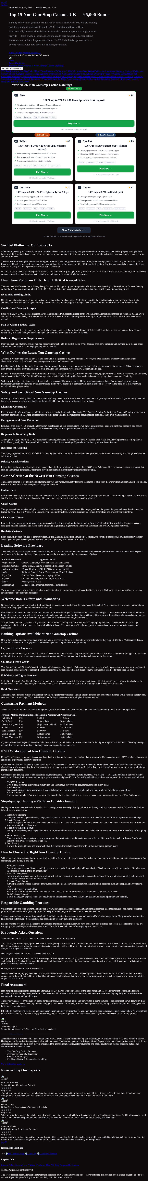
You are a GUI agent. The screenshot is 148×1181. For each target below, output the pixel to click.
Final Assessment (20, 81)
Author (4, 5)
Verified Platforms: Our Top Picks (17, 71)
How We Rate (52, 1165)
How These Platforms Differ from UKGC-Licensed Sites (60, 71)
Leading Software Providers (96, 74)
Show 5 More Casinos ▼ (74, 230)
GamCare (30, 1153)
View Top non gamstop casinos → (24, 52)
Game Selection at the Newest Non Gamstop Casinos (58, 74)
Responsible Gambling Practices (103, 79)
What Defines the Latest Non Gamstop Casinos (110, 71)
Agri (4, 2)
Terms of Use (21, 1165)
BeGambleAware (14, 1153)
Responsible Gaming (69, 1165)
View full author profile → (13, 1064)
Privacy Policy (7, 1165)
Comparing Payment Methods (76, 76)
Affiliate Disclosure (37, 1165)
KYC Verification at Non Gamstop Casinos (112, 76)
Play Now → (74, 123)
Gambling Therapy (47, 1153)
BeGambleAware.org (98, 236)
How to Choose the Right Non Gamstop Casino (63, 79)
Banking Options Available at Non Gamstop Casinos (36, 76)
